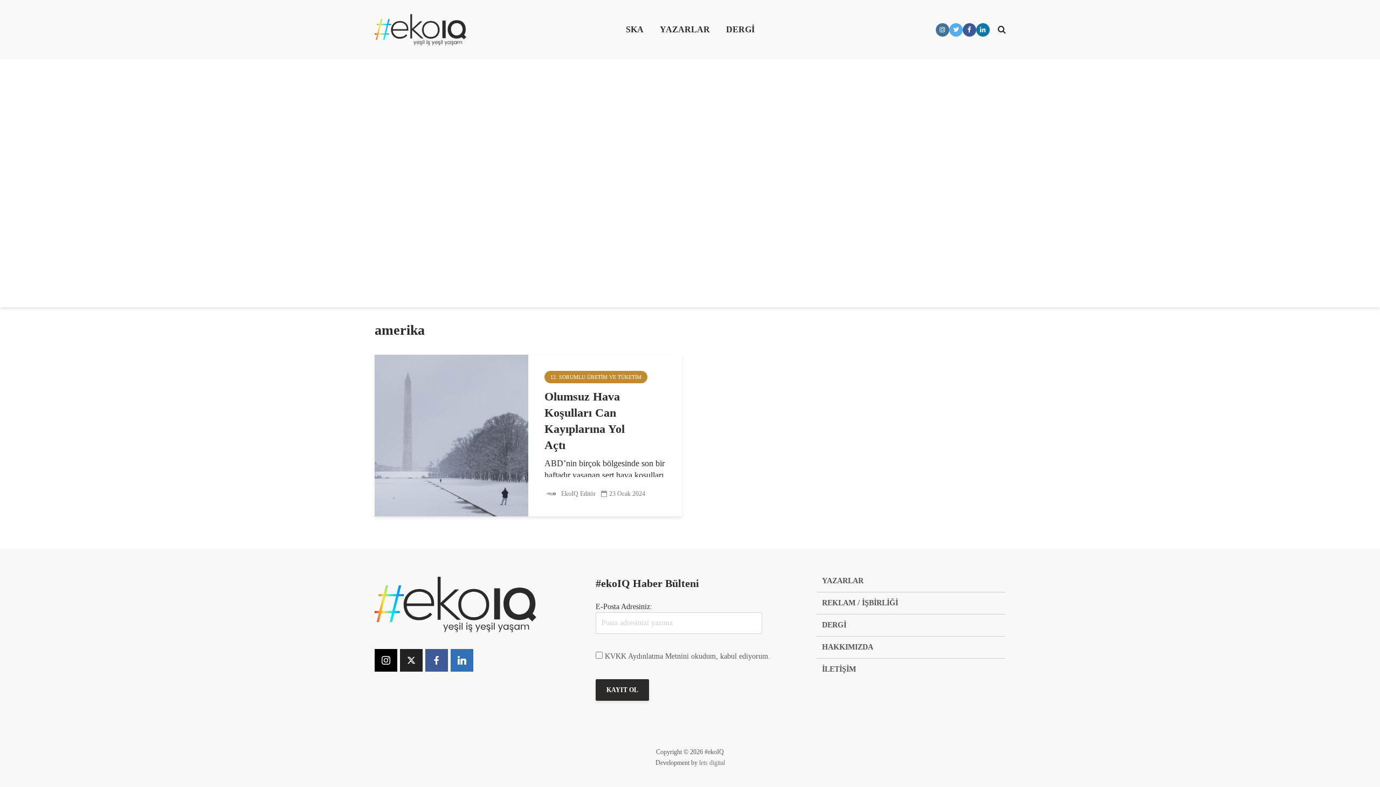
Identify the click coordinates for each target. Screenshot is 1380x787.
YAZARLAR (685, 29)
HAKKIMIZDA (847, 647)
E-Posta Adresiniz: (624, 607)
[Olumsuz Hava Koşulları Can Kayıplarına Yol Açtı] (451, 434)
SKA (635, 29)
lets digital (712, 763)
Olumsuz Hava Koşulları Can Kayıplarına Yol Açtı (584, 421)
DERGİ (740, 29)
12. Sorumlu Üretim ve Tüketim (595, 377)
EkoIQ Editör (578, 494)
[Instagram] (386, 660)
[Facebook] (436, 660)
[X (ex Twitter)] (411, 660)
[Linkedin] (462, 660)
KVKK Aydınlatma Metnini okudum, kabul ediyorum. (687, 656)
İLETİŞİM (839, 669)
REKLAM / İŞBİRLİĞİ (860, 603)
